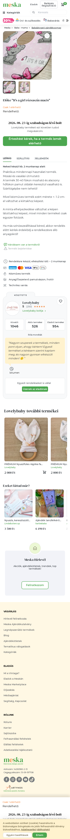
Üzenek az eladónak (35, 389)
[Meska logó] (12, 4)
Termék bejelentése (20, 248)
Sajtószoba (10, 733)
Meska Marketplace (15, 684)
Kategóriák (10, 652)
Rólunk (8, 722)
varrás (24, 285)
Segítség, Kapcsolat (15, 701)
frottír (50, 279)
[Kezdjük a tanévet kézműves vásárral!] (8, 20)
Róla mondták (35, 335)
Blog (6, 635)
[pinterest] (19, 779)
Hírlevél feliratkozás (15, 618)
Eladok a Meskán (13, 678)
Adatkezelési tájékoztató (18, 750)
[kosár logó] (63, 4)
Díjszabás (9, 689)
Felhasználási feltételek (17, 738)
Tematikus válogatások (17, 646)
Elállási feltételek (13, 744)
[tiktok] (32, 779)
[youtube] (25, 779)
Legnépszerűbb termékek (19, 629)
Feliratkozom (35, 585)
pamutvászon (38, 279)
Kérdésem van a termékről (24, 244)
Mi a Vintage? (11, 673)
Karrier (8, 727)
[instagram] (13, 779)
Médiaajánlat (11, 695)
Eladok (34, 4)
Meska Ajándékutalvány (17, 624)
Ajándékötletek (13, 641)
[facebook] (6, 779)
